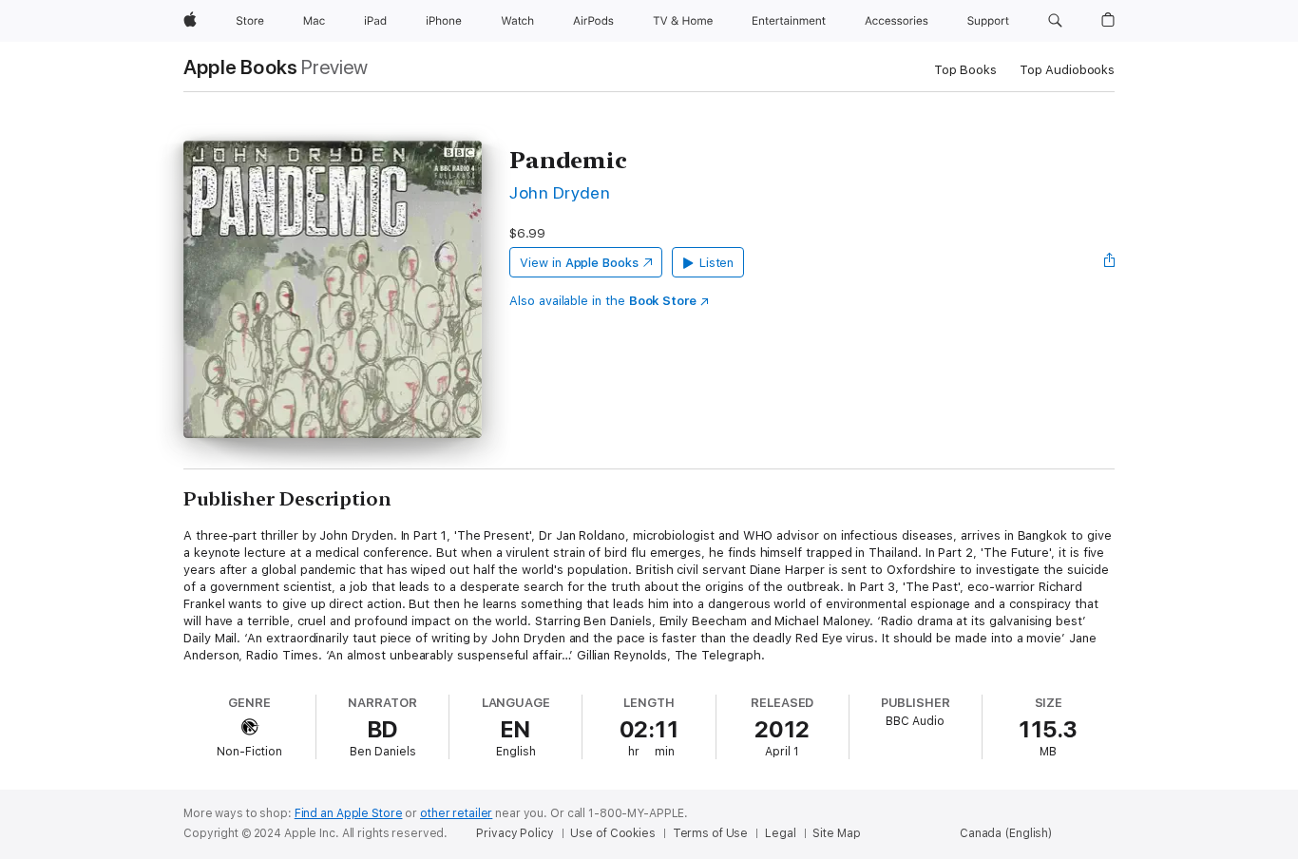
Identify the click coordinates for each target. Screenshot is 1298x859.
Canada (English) (1006, 833)
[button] (1055, 21)
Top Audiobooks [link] (1067, 70)
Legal (780, 833)
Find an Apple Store (349, 813)
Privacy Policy (514, 833)
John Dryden (559, 192)
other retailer (456, 813)
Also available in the (603, 301)
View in (579, 263)
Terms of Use (711, 833)
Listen (717, 263)
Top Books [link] (965, 70)
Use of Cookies (612, 833)
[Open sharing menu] (1110, 262)
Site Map (836, 833)
